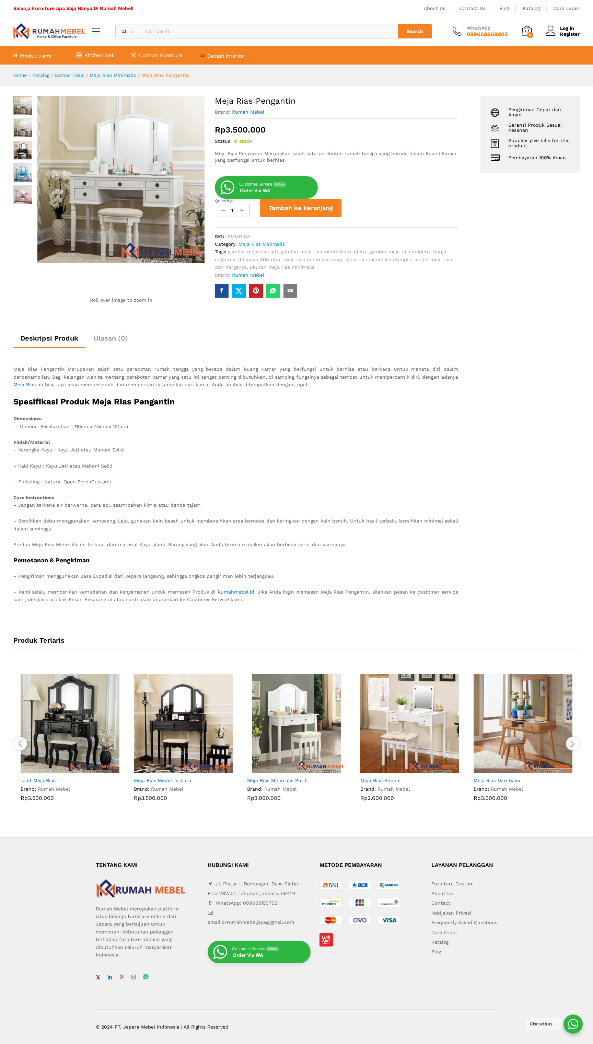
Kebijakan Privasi (451, 913)
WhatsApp (479, 28)
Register (570, 34)
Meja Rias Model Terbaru (162, 780)
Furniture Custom (452, 883)
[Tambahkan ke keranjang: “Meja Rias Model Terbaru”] (175, 769)
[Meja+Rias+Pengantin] (239, 291)
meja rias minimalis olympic (378, 259)
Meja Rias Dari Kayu (497, 780)
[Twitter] (98, 977)
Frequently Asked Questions (464, 922)
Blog (504, 8)
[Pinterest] (121, 977)
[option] (70, 743)
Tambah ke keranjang (301, 207)
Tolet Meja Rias (38, 780)
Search (415, 31)
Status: (223, 141)
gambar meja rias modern (399, 251)
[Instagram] (133, 977)
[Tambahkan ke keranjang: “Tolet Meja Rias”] (62, 769)
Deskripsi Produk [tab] (49, 338)
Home (20, 75)
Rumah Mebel (248, 112)
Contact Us (472, 8)
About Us (434, 8)
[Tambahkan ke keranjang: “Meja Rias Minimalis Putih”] (288, 769)
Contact (440, 903)
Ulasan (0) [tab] (111, 338)
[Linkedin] (110, 977)
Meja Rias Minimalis (113, 75)
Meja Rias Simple (380, 780)
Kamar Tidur (69, 75)
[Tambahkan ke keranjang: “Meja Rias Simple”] (402, 769)
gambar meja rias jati (253, 251)
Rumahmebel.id (236, 592)
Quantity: (224, 201)
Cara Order (567, 8)
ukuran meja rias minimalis (282, 267)
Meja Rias (24, 384)
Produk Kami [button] (35, 56)
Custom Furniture (161, 55)
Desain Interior (225, 56)
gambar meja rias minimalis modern (323, 251)
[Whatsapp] (146, 977)
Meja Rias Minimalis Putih (277, 780)
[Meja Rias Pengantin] (222, 291)
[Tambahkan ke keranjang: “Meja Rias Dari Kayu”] (515, 769)
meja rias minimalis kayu (312, 259)
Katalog (531, 8)
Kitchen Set (99, 55)
